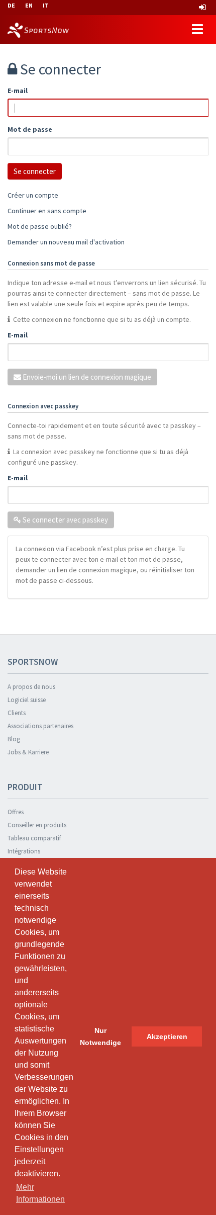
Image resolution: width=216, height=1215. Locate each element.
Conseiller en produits (37, 825)
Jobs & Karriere (28, 752)
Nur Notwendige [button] (100, 1036)
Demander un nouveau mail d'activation (66, 241)
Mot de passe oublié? (40, 226)
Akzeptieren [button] (167, 1036)
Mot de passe (30, 129)
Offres (16, 812)
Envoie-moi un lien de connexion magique (86, 377)
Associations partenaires (40, 726)
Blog (14, 739)
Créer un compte (33, 195)
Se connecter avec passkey (64, 520)
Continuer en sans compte (47, 210)
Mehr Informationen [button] (40, 1193)
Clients (17, 713)
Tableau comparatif (34, 838)
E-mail (18, 90)
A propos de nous (31, 686)
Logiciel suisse (27, 700)
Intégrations (24, 851)
